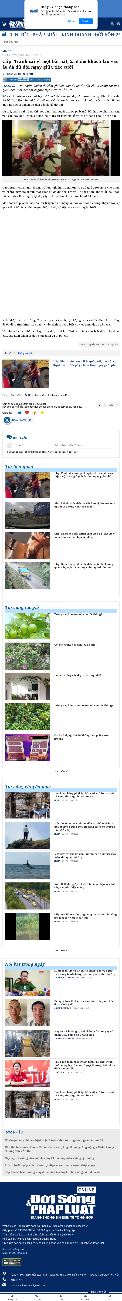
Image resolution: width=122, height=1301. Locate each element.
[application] (61, 148)
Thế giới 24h (25, 353)
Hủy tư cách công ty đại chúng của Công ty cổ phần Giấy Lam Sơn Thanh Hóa (83, 1033)
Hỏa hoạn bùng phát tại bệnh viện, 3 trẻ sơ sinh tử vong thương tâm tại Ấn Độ (84, 794)
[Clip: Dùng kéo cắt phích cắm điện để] (27, 545)
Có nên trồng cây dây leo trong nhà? (77, 675)
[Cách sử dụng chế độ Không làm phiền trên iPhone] (27, 747)
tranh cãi (52, 395)
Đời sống (106, 34)
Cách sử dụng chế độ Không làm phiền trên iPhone (81, 737)
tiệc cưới (39, 395)
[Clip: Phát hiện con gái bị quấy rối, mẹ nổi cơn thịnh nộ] (25, 374)
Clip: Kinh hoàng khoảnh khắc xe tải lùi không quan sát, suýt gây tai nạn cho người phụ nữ (83, 565)
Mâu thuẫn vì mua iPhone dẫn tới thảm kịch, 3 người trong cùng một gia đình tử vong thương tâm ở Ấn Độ (84, 827)
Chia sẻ (110, 1299)
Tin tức (19, 34)
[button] (61, 148)
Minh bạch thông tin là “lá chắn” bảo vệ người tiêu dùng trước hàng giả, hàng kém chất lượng (84, 972)
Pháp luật (45, 34)
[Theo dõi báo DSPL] (61, 79)
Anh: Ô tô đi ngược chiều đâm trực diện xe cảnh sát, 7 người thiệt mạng (84, 885)
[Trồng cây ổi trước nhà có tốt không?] (27, 625)
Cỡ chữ (61, 1299)
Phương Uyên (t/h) (19, 74)
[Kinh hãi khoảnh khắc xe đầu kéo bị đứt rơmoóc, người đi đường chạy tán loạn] (27, 515)
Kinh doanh (76, 34)
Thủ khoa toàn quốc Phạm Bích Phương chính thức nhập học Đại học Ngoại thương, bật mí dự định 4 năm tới (84, 1065)
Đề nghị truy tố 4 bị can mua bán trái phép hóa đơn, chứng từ (84, 1002)
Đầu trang (97, 1291)
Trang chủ (12, 1299)
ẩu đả (64, 395)
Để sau (71, 21)
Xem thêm (60, 771)
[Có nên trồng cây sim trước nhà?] (27, 656)
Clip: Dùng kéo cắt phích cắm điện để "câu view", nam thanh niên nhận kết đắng (85, 535)
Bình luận (85, 1299)
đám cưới (15, 395)
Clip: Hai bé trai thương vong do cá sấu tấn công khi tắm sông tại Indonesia (85, 916)
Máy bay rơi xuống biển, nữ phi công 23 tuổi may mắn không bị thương (85, 855)
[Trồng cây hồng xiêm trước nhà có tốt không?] (27, 716)
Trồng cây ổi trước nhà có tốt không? (78, 614)
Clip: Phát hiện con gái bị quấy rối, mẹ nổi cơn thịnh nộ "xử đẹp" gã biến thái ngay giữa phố (86, 363)
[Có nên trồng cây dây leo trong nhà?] (27, 686)
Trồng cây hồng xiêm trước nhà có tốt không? (83, 705)
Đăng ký (86, 21)
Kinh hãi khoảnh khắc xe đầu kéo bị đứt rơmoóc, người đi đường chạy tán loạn (85, 505)
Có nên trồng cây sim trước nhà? (75, 644)
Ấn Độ (28, 395)
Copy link (37, 1299)
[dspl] (5, 35)
